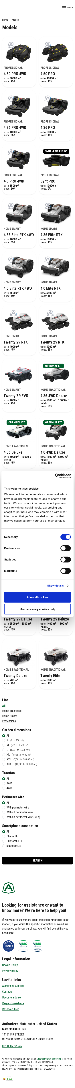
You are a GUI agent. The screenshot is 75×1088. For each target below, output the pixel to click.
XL (19, 754)
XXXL (22, 764)
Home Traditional (11, 711)
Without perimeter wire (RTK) (23, 817)
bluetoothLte (14, 845)
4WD (9, 788)
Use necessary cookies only (37, 609)
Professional (9, 721)
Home (5, 19)
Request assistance (13, 1003)
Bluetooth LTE (14, 841)
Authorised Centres (13, 986)
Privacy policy (10, 971)
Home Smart (9, 716)
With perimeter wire (18, 807)
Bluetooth (12, 836)
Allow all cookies (37, 597)
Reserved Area (10, 1009)
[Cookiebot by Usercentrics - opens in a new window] (55, 475)
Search (37, 860)
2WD (9, 783)
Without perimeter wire (20, 812)
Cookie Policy (10, 965)
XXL (20, 759)
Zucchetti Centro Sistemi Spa (49, 1059)
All (3, 705)
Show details (55, 585)
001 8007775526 (12, 1046)
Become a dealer (12, 997)
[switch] (65, 548)
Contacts (7, 991)
